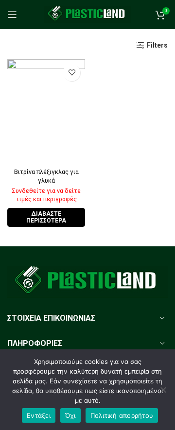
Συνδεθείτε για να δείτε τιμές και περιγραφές (46, 194)
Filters (157, 45)
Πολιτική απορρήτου (122, 415)
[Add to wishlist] (71, 72)
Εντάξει (39, 415)
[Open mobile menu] (12, 14)
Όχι (70, 415)
